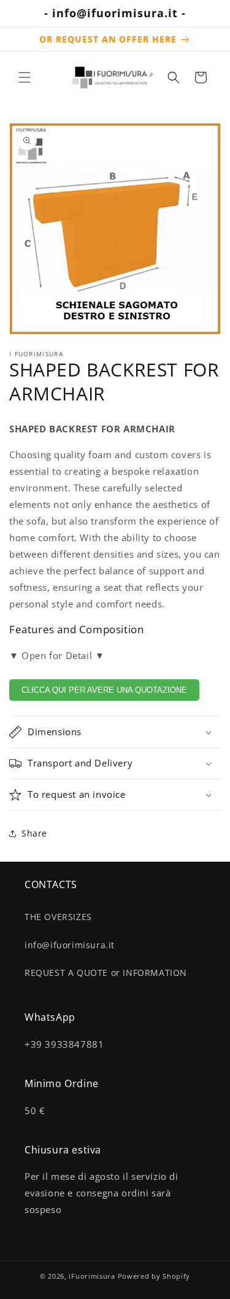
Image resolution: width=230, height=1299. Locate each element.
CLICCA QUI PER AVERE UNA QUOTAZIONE (104, 690)
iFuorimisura (92, 1276)
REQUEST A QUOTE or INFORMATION (106, 972)
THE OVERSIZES (58, 917)
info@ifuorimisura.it (70, 945)
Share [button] (34, 833)
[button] (24, 77)
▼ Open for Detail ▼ (56, 655)
